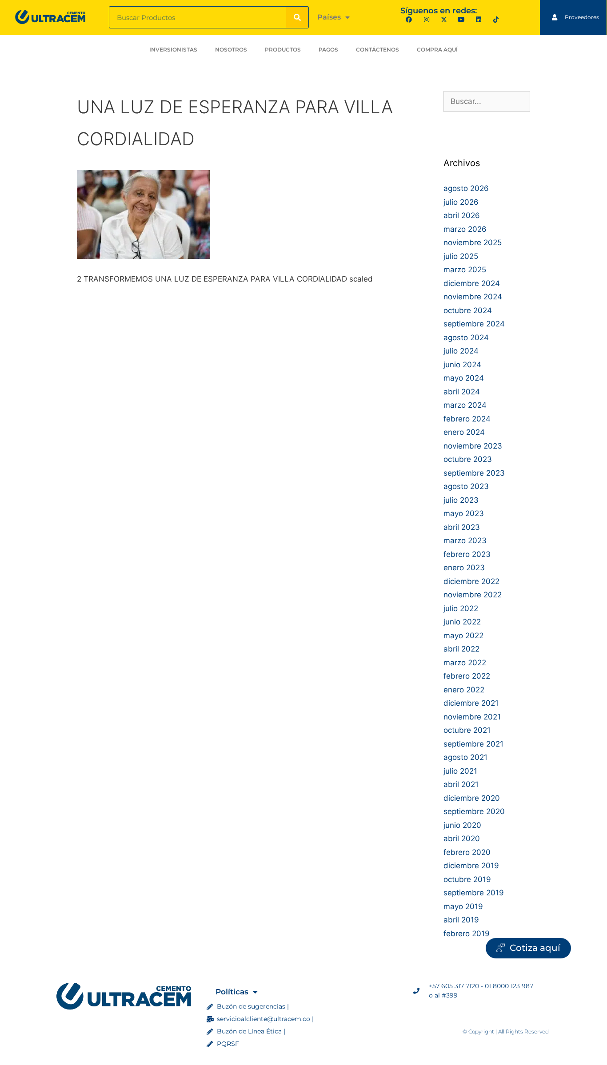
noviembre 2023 (472, 445)
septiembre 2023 (474, 473)
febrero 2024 (467, 418)
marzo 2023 (465, 540)
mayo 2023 (463, 513)
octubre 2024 (467, 310)
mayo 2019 (463, 906)
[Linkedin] (478, 19)
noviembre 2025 (472, 242)
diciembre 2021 (471, 703)
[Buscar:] (486, 101)
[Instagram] (426, 19)
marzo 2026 (465, 229)
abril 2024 (461, 391)
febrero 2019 (466, 933)
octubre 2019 (467, 879)
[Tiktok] (496, 19)
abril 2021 (461, 784)
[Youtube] (461, 19)
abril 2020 (461, 838)
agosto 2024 (466, 337)
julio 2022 (460, 608)
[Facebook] (409, 19)
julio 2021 (460, 771)
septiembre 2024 (474, 323)
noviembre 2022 (472, 594)
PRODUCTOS (283, 49)
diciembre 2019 (471, 865)
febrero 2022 (466, 676)
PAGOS (328, 49)
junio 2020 (462, 825)
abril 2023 (461, 527)
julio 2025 (460, 256)
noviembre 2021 (472, 716)
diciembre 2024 (471, 283)
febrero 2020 (467, 852)
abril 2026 (461, 215)
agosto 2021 (465, 757)
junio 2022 (462, 621)
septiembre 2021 (473, 743)
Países (329, 17)
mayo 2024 (463, 378)
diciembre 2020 (471, 798)
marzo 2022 (464, 662)
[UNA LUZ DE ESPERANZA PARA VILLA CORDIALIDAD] (143, 256)
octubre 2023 (467, 459)
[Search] (297, 17)
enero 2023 (464, 567)
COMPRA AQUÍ (437, 49)
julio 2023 (461, 500)
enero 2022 (463, 689)
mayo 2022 (463, 635)
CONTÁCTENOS (377, 49)
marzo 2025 (464, 269)
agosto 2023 (466, 486)
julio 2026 (461, 202)
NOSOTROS (231, 49)
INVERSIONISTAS (173, 49)
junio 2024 (462, 364)
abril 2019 (461, 919)
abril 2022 (461, 648)
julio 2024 (461, 350)
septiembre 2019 (473, 892)
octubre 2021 (467, 730)
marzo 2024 (465, 405)
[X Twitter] (443, 19)
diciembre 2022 (471, 581)
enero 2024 (464, 432)
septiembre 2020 (474, 811)
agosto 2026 (466, 188)
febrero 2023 (467, 554)
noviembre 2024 (472, 296)
